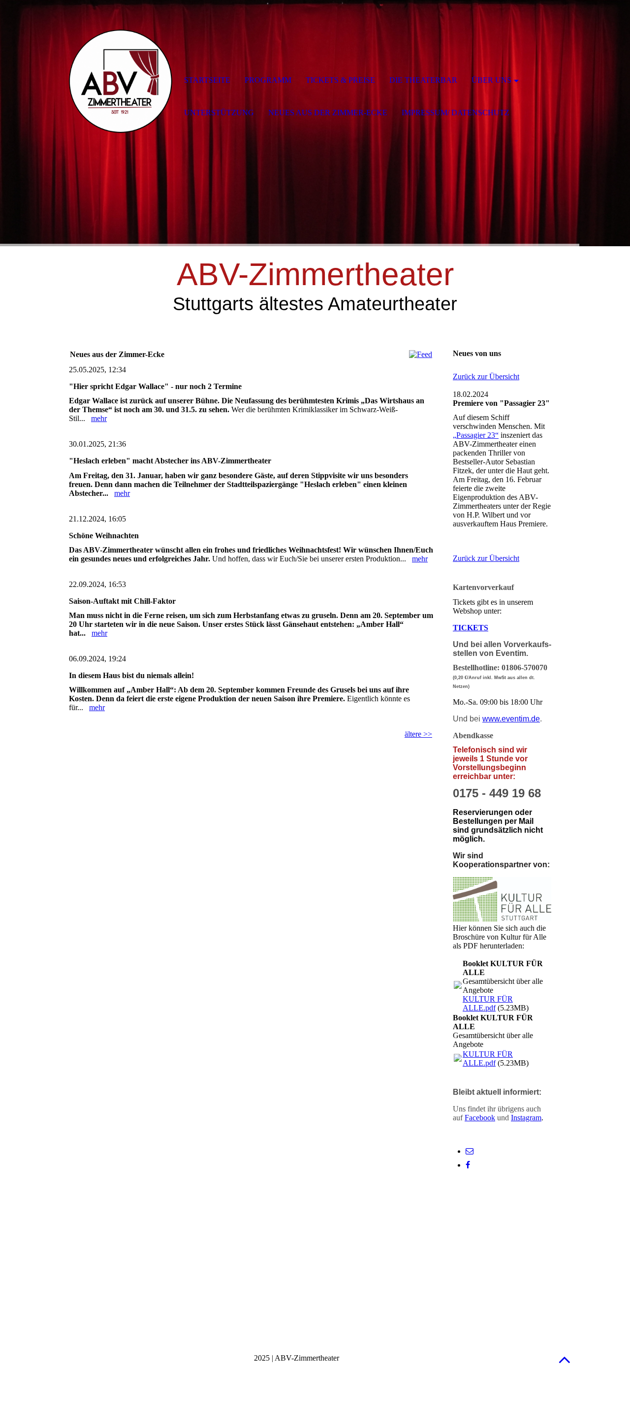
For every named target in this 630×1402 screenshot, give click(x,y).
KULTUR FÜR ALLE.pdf (488, 1003)
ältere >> (418, 734)
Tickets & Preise (340, 80)
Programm (268, 80)
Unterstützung (219, 112)
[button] (564, 1359)
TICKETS (470, 627)
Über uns (491, 80)
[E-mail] (469, 1151)
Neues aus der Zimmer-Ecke (327, 112)
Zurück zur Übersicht (486, 376)
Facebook (480, 1117)
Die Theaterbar (423, 80)
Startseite (207, 80)
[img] (120, 81)
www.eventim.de (511, 719)
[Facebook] (468, 1165)
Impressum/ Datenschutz (455, 112)
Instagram (526, 1117)
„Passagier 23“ (476, 435)
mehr (99, 418)
